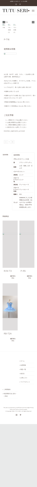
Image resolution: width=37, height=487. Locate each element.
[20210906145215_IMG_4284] (18, 22)
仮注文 (22, 373)
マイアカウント (25, 382)
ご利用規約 (7, 389)
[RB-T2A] (10, 307)
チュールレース (24, 184)
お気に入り (23, 378)
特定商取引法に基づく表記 (10, 395)
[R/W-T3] (10, 244)
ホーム (22, 361)
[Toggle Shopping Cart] (28, 11)
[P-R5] (26, 244)
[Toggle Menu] (33, 10)
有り (20, 194)
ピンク (21, 175)
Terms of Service (19, 409)
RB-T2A (8, 333)
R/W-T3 (8, 271)
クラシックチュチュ (25, 162)
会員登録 (23, 365)
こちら (18, 102)
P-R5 (23, 271)
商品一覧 (23, 369)
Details (13, 277)
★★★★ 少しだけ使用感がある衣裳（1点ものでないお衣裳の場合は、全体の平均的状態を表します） (25, 202)
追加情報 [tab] (5, 154)
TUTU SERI (18, 411)
